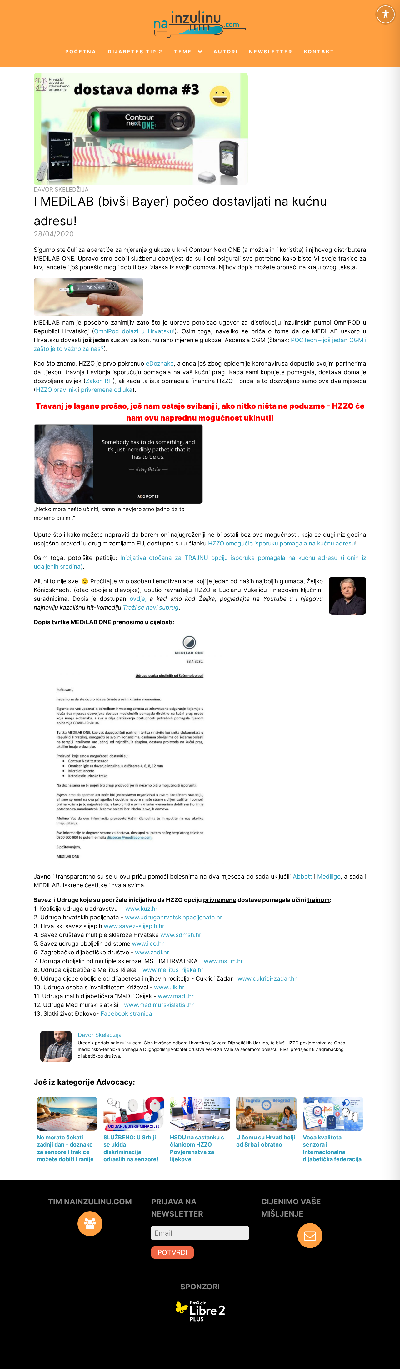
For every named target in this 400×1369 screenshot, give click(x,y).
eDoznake (160, 363)
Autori (225, 52)
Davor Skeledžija (61, 189)
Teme (183, 52)
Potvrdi (173, 1252)
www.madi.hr (176, 996)
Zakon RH (99, 381)
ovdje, (138, 598)
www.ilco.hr (148, 943)
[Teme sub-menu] (201, 52)
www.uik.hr (169, 987)
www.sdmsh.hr (180, 934)
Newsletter (270, 52)
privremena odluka (106, 389)
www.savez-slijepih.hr (134, 926)
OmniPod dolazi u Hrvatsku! (134, 331)
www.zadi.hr (152, 952)
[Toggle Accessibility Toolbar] (385, 14)
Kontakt (319, 52)
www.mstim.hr (223, 961)
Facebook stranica (126, 1013)
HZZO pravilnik (56, 389)
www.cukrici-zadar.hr (267, 978)
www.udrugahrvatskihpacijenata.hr (173, 917)
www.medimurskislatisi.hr (159, 1004)
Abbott (302, 876)
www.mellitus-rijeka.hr (172, 969)
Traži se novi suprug (151, 607)
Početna (81, 52)
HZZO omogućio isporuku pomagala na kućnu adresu (281, 543)
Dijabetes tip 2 (135, 52)
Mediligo (329, 876)
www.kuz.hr (141, 908)
